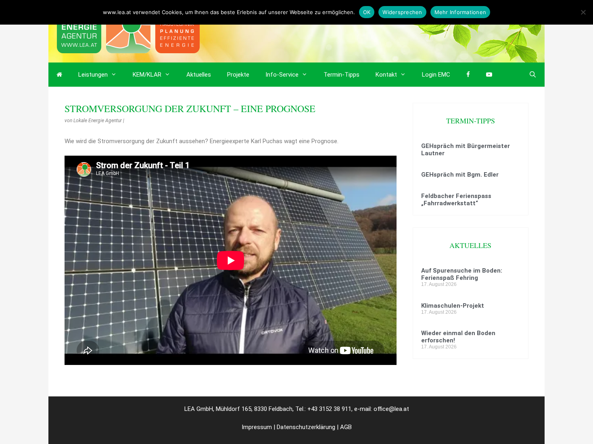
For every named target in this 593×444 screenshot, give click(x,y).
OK (367, 12)
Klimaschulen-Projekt (452, 305)
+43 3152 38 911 (329, 409)
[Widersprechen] (583, 12)
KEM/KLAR (147, 74)
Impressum (257, 427)
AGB (346, 427)
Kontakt (386, 74)
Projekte (238, 74)
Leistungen (93, 74)
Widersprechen (402, 12)
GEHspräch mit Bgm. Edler (460, 174)
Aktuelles (198, 74)
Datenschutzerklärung (306, 427)
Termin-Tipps (341, 74)
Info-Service (282, 74)
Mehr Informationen (460, 12)
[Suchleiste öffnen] (533, 75)
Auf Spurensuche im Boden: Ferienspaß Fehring (461, 274)
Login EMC (436, 74)
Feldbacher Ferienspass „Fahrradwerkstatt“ (456, 199)
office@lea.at (391, 409)
